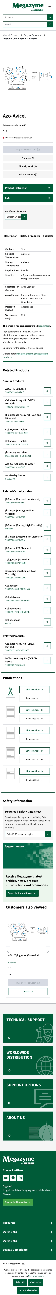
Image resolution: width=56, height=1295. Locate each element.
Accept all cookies (28, 1290)
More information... (36, 1276)
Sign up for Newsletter (16, 1202)
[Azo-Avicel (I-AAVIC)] (28, 77)
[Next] (48, 951)
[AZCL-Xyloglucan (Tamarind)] (28, 931)
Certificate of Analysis (15, 211)
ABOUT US (15, 1118)
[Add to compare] (9, 973)
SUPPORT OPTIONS (23, 1085)
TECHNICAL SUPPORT (25, 1020)
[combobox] (25, 24)
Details (26, 991)
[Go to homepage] (28, 7)
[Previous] (8, 951)
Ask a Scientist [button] (26, 174)
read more (44, 326)
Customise (35, 1282)
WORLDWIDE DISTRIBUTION (19, 1055)
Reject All (20, 1282)
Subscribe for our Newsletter (22, 893)
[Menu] (49, 7)
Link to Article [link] (32, 689)
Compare (26, 158)
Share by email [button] (26, 166)
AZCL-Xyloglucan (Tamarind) (23, 955)
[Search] (50, 24)
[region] (28, 77)
